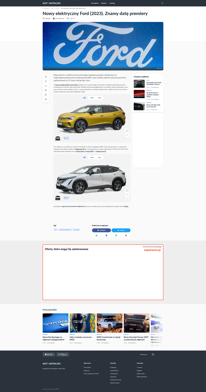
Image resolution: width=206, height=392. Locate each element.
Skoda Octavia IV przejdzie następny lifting (153, 94)
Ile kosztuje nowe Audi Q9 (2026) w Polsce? (154, 83)
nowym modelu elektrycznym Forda (66, 85)
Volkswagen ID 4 (80, 149)
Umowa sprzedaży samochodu (91, 373)
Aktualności (86, 370)
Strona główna (87, 367)
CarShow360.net (114, 370)
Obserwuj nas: (143, 354)
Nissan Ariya (80, 151)
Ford (55, 229)
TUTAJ (126, 206)
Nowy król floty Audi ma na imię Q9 (153, 106)
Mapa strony (87, 363)
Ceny (148, 80)
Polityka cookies (141, 373)
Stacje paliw (113, 376)
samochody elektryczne (65, 229)
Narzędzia (113, 363)
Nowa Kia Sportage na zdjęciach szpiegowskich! (53, 338)
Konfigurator (113, 367)
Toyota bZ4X (89, 151)
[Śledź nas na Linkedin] (153, 354)
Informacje (140, 363)
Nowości (149, 90)
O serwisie (139, 367)
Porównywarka (114, 373)
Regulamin (139, 370)
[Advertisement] (148, 140)
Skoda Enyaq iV (101, 151)
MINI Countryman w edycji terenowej (108, 338)
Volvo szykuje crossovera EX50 (81, 338)
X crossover (76, 229)
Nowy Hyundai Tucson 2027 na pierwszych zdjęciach (136, 338)
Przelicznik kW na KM (115, 380)
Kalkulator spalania (114, 383)
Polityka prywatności (142, 376)
